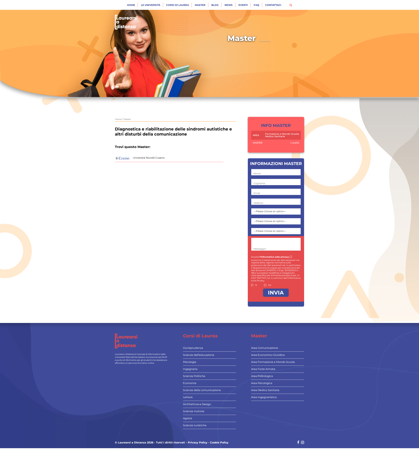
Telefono (258, 203)
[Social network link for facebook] (298, 442)
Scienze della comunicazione (202, 390)
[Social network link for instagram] (302, 442)
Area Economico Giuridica (268, 355)
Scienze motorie (193, 411)
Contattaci (273, 5)
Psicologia (189, 362)
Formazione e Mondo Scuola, (282, 133)
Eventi (243, 5)
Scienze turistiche (194, 425)
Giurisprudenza (193, 347)
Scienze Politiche (194, 376)
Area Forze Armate (263, 369)
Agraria (187, 418)
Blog (215, 5)
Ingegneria (190, 369)
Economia (189, 383)
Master (200, 5)
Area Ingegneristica (264, 397)
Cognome (259, 183)
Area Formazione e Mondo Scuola (273, 362)
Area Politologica (262, 376)
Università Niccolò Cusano (148, 157)
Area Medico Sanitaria (265, 390)
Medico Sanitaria (275, 136)
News (229, 5)
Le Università (150, 5)
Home (131, 5)
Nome (257, 173)
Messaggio (260, 249)
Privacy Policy (197, 442)
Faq (256, 5)
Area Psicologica (261, 383)
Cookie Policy (219, 442)
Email (257, 193)
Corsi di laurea (177, 5)
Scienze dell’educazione (198, 355)
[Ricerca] (291, 5)
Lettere (188, 397)
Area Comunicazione (264, 347)
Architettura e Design (197, 404)
